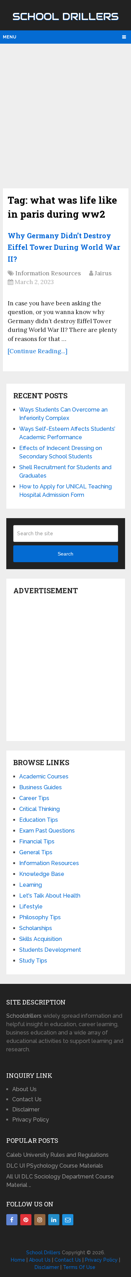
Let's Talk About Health (49, 895)
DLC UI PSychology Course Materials (54, 1165)
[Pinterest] (25, 1219)
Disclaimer (25, 1109)
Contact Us (27, 1099)
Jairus (103, 273)
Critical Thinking (39, 809)
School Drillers (65, 16)
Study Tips (33, 960)
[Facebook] (11, 1219)
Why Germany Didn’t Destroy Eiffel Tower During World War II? (64, 247)
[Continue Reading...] (37, 351)
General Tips (35, 852)
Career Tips (34, 798)
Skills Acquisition (40, 939)
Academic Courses (43, 776)
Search (65, 554)
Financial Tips (36, 841)
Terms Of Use (79, 1267)
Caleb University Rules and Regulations (57, 1155)
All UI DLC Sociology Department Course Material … (60, 1180)
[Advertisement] (65, 115)
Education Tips (38, 820)
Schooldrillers (24, 1016)
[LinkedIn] (53, 1219)
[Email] (67, 1219)
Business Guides (40, 787)
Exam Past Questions (47, 830)
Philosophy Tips (40, 917)
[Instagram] (39, 1219)
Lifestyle (31, 906)
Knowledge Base (41, 874)
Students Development (50, 949)
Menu (9, 37)
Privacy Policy (30, 1119)
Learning (30, 884)
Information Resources (48, 273)
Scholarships (35, 928)
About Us (24, 1089)
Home (18, 1260)
